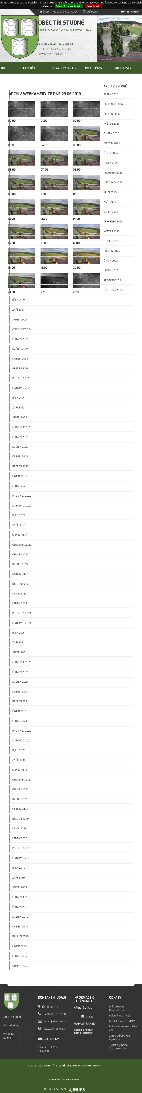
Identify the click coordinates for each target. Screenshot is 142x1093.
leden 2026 (111, 162)
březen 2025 (112, 251)
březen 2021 (20, 701)
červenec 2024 (22, 329)
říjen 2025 (110, 192)
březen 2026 (112, 143)
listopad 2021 (21, 623)
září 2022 (18, 525)
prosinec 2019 (21, 848)
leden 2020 (19, 838)
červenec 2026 (113, 104)
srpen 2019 (19, 887)
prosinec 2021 (21, 613)
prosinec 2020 (21, 730)
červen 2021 (20, 672)
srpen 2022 (19, 535)
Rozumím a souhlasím (69, 6)
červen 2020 (20, 789)
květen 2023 (20, 446)
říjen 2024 (18, 300)
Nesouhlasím (93, 6)
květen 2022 (20, 564)
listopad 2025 (113, 182)
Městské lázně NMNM (122, 1021)
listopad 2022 (21, 505)
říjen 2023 (18, 397)
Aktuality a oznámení (65, 11)
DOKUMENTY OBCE (62, 68)
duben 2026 (111, 133)
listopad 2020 (21, 740)
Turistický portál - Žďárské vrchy (119, 1046)
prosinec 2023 (21, 378)
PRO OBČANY (94, 68)
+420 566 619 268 (54, 1014)
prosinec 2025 (113, 172)
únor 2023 (19, 476)
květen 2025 (112, 231)
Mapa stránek (84, 1024)
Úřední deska (90, 11)
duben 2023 (20, 456)
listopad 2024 (113, 290)
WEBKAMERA (131, 11)
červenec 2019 (22, 897)
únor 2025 (111, 260)
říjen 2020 (18, 750)
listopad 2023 (21, 388)
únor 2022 (19, 593)
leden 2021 (19, 721)
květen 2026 (112, 123)
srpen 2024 (19, 319)
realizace (60, 1089)
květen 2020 (20, 799)
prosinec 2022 (21, 495)
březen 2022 (20, 583)
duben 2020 (20, 809)
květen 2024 (20, 349)
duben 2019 (20, 926)
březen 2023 (20, 466)
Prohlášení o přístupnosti (83, 1031)
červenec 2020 (22, 779)
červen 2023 (20, 437)
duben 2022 (20, 574)
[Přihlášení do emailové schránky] (45, 1089)
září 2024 (18, 309)
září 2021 (18, 642)
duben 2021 (20, 691)
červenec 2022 (22, 544)
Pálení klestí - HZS (119, 1015)
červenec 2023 (22, 427)
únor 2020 (19, 828)
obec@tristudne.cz (60, 43)
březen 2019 (20, 936)
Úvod (45, 11)
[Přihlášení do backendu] (50, 1089)
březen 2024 (20, 368)
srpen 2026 (111, 94)
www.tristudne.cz (54, 1028)
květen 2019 (20, 916)
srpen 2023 (19, 417)
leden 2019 (19, 955)
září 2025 (110, 202)
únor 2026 (111, 153)
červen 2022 (20, 554)
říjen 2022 (18, 515)
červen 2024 (20, 339)
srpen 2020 (19, 769)
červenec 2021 (22, 662)
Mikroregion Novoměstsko (117, 1008)
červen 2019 (20, 907)
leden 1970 (19, 965)
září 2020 (18, 760)
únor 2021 (19, 711)
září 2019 (18, 877)
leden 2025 (111, 270)
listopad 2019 (21, 858)
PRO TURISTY (123, 68)
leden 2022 (19, 603)
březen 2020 (20, 818)
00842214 (52, 1006)
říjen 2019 (18, 867)
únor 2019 (19, 946)
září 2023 (18, 407)
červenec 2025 (113, 221)
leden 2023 (19, 486)
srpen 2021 (19, 652)
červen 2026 (112, 114)
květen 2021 (20, 681)
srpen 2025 (111, 211)
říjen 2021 (18, 632)
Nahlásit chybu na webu (65, 1079)
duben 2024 (20, 358)
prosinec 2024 (113, 280)
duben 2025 (111, 241)
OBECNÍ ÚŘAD (28, 68)
